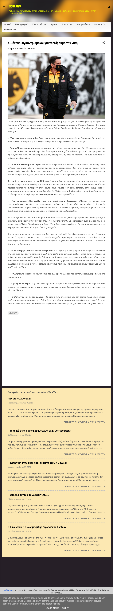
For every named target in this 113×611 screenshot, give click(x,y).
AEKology (9, 590)
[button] (103, 43)
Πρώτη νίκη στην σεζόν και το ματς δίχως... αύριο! (37, 462)
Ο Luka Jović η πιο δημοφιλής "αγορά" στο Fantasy (37, 527)
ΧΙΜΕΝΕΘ (13, 313)
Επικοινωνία (10, 29)
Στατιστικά (67, 24)
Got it (65, 608)
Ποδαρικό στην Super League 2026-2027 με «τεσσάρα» (39, 430)
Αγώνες (54, 24)
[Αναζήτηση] (109, 7)
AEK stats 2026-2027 (19, 398)
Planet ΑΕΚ (99, 24)
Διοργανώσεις (83, 24)
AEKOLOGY (15, 6)
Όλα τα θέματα (39, 24)
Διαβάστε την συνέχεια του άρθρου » (84, 422)
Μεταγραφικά (21, 24)
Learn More (52, 608)
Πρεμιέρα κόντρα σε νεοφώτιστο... (28, 494)
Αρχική (7, 24)
